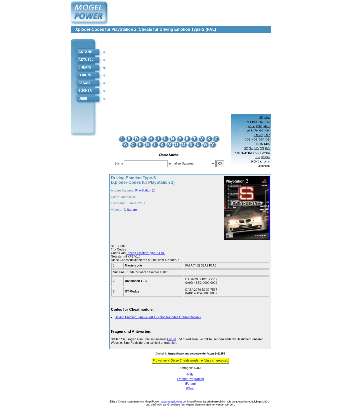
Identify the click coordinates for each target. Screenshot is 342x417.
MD (256, 148)
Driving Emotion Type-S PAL (145, 253)
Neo (237, 152)
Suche (118, 163)
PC (261, 117)
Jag (260, 161)
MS (262, 148)
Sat (251, 148)
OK (220, 163)
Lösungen (264, 165)
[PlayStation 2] (144, 190)
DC (246, 148)
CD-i (258, 152)
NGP (244, 152)
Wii (256, 130)
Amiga (266, 152)
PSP (267, 135)
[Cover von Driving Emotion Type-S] (245, 208)
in (169, 163)
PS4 (248, 121)
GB (268, 139)
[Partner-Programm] (190, 379)
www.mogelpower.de (173, 401)
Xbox (266, 126)
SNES (259, 143)
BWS (251, 152)
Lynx (267, 161)
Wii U (250, 130)
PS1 (267, 121)
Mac (267, 117)
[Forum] (190, 384)
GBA (261, 139)
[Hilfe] (190, 374)
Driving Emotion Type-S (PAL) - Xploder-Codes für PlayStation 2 (158, 317)
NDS (254, 139)
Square (132, 210)
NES (267, 143)
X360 (259, 126)
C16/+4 (265, 157)
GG (267, 148)
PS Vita (258, 135)
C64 (257, 157)
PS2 (260, 121)
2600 (254, 161)
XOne (251, 126)
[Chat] (190, 388)
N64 (267, 130)
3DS (247, 139)
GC (261, 130)
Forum (171, 339)
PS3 (254, 121)
